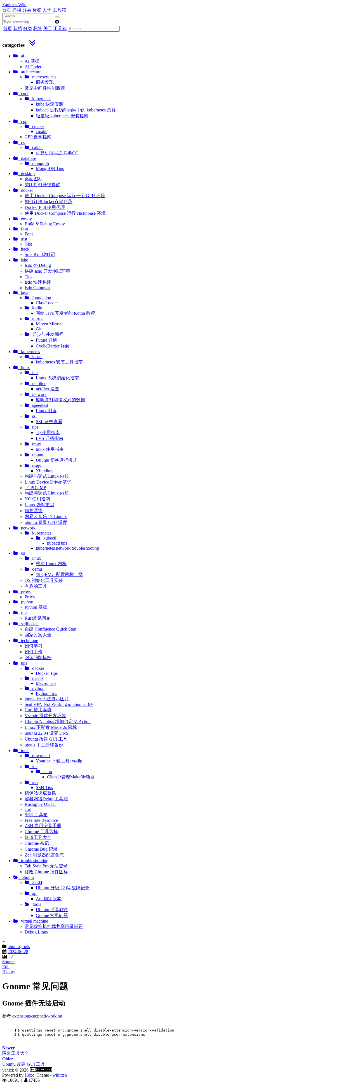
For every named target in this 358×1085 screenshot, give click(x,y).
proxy (24, 591)
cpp (22, 121)
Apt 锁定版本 (49, 898)
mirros (36, 318)
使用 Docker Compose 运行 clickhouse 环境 (65, 213)
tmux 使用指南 (50, 449)
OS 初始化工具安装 (44, 580)
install (36, 356)
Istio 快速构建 (38, 282)
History (8, 971)
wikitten (60, 1075)
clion (46, 771)
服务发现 (45, 82)
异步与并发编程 (46, 334)
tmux (35, 444)
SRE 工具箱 (36, 814)
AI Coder (33, 66)
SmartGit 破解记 (40, 254)
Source (8, 961)
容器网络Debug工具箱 (46, 798)
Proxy (30, 596)
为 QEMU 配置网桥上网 (59, 574)
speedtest (38, 405)
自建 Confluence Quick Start (50, 629)
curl (28, 809)
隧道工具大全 (38, 837)
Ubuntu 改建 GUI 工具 (46, 739)
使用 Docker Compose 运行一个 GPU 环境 (65, 195)
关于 (47, 10)
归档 (16, 10)
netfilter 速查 (47, 388)
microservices (42, 76)
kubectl (48, 538)
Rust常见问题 (38, 618)
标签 (36, 10)
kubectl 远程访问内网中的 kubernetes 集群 (76, 110)
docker (25, 190)
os (21, 553)
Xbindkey (44, 470)
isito (23, 260)
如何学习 (34, 645)
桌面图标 (34, 178)
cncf (23, 93)
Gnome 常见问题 (52, 915)
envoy (25, 218)
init (33, 372)
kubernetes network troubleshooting (67, 548)
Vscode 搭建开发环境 (45, 715)
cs (21, 142)
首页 (6, 10)
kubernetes (40, 98)
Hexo (29, 1075)
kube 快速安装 (49, 104)
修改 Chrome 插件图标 (46, 871)
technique (28, 640)
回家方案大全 (38, 635)
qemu (35, 569)
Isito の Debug (38, 265)
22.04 (35, 882)
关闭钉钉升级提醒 (42, 184)
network (38, 394)
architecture (29, 71)
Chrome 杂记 (37, 843)
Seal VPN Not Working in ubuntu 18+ (59, 704)
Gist (28, 244)
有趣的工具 (36, 586)
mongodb (39, 163)
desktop (26, 173)
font (23, 229)
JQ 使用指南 (48, 432)
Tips (28, 276)
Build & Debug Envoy (45, 223)
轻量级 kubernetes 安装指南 (62, 115)
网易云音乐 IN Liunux (46, 516)
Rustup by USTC (40, 804)
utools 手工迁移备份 (44, 745)
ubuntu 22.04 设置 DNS (47, 733)
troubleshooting (33, 860)
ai (21, 55)
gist (22, 239)
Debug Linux (36, 932)
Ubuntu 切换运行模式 (56, 460)
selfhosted (28, 623)
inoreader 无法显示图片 (47, 698)
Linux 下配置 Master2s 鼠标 (51, 727)
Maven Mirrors (49, 323)
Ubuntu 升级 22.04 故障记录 (63, 887)
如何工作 (34, 651)
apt (33, 893)
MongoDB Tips (50, 168)
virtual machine (33, 921)
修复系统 (34, 510)
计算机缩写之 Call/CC (57, 152)
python (25, 601)
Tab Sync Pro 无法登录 (46, 866)
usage (35, 465)
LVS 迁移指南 (49, 438)
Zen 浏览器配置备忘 (44, 855)
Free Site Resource (41, 820)
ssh (33, 782)
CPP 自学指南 (38, 136)
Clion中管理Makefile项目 (71, 776)
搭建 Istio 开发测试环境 (47, 271)
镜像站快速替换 (40, 792)
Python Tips (46, 693)
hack (23, 249)
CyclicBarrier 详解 (53, 346)
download (39, 755)
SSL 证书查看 (49, 421)
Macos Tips (46, 683)
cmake (36, 126)
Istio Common (37, 287)
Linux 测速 (46, 410)
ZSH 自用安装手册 (43, 825)
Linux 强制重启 (39, 504)
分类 (26, 10)
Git (38, 328)
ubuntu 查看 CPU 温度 (46, 522)
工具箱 (59, 10)
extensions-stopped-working (37, 1016)
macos (36, 678)
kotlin (35, 307)
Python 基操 (36, 607)
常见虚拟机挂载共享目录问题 (54, 926)
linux (24, 367)
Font (29, 234)
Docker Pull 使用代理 (45, 207)
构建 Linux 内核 (51, 563)
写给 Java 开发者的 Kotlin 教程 (65, 313)
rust (22, 612)
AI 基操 (32, 61)
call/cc (36, 147)
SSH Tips (44, 787)
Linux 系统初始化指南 (57, 377)
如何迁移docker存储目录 (48, 201)
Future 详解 (46, 340)
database (27, 158)
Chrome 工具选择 (41, 831)
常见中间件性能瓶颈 (45, 88)
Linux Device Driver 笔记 (48, 482)
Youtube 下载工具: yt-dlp (59, 761)
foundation (40, 297)
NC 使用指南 (37, 498)
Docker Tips (47, 673)
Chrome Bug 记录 (41, 849)
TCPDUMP (35, 487)
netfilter (37, 383)
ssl (33, 416)
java (23, 292)
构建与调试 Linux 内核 (47, 476)
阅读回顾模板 (38, 657)
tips (33, 427)
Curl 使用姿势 (38, 709)
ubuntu (36, 454)
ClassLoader (47, 302)
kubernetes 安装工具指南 (59, 362)
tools (23, 750)
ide (33, 766)
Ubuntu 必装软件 (52, 909)
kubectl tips (57, 543)
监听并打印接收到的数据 (60, 399)
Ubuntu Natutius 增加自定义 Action (58, 721)
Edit (6, 966)
